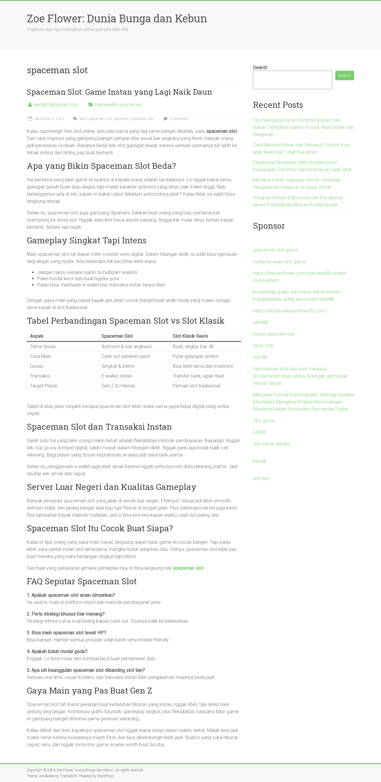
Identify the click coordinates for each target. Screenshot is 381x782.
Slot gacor (264, 420)
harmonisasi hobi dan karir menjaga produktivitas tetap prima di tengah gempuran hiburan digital (300, 376)
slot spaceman (117, 119)
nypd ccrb (263, 345)
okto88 (260, 322)
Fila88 (259, 432)
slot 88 (260, 357)
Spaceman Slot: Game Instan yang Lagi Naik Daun (119, 92)
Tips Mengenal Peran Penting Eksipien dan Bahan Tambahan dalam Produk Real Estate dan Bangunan (303, 127)
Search (260, 67)
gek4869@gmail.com (55, 105)
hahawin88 (106, 105)
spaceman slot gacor (275, 250)
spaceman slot (142, 119)
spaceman (130, 105)
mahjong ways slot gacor (279, 261)
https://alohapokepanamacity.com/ (290, 311)
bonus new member (274, 334)
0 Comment (178, 119)
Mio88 (259, 461)
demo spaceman (91, 119)
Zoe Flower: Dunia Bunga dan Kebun (117, 18)
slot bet (261, 478)
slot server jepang (271, 444)
